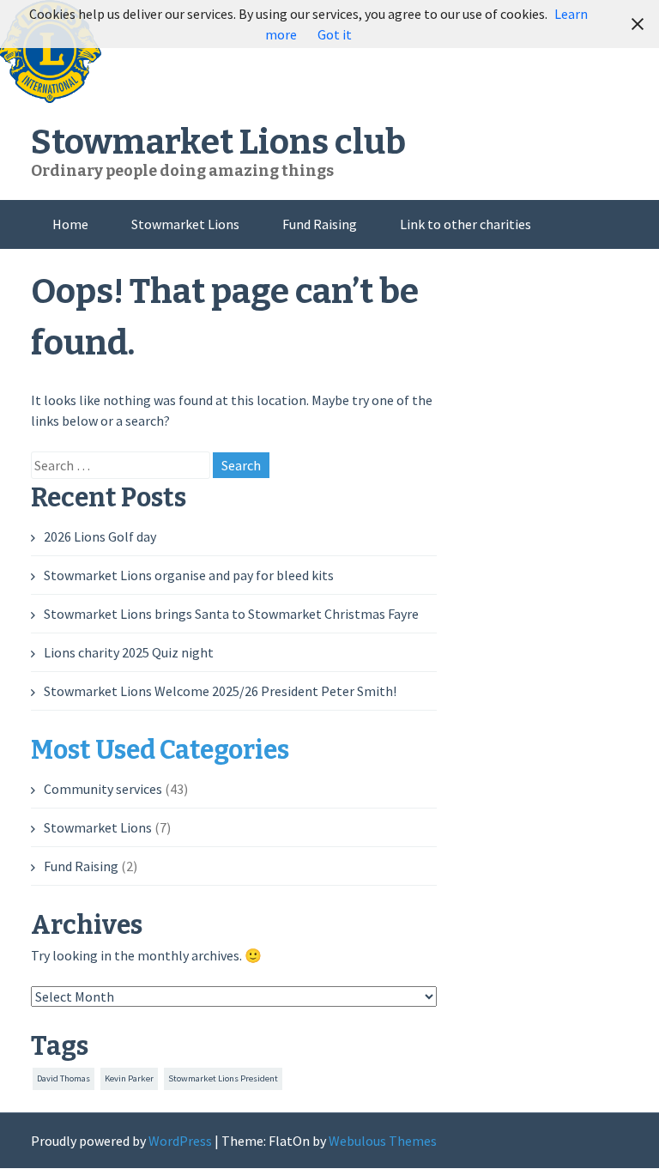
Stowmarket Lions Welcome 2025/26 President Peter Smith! (220, 691)
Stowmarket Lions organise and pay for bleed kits (189, 575)
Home (70, 224)
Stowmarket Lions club (218, 142)
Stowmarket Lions (185, 224)
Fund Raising (319, 224)
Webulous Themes (383, 1140)
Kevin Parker (129, 1078)
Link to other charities (465, 224)
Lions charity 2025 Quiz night (129, 652)
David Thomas (63, 1078)
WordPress (180, 1140)
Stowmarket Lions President (223, 1078)
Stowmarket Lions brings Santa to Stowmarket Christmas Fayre (231, 613)
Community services (103, 788)
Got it (334, 34)
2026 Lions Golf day (100, 536)
